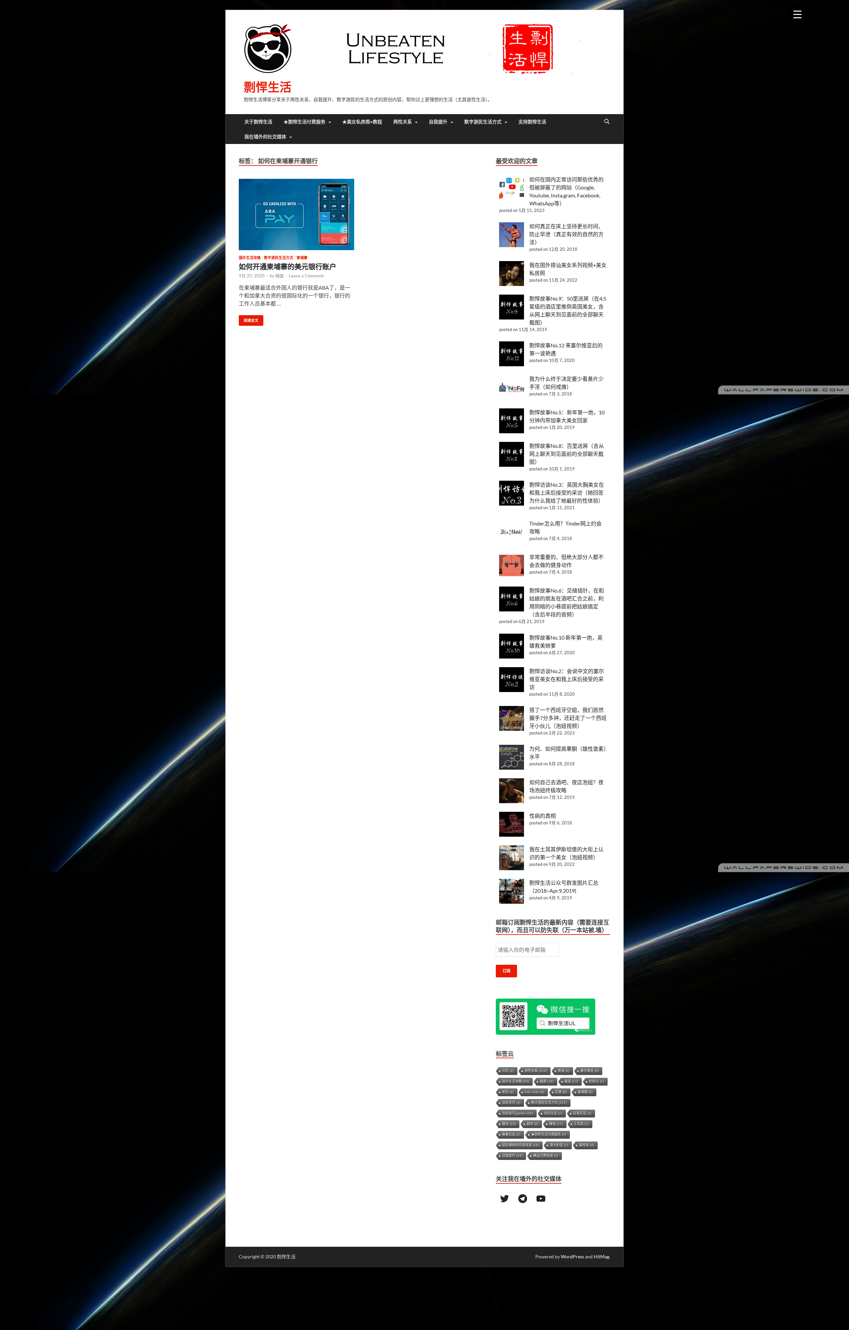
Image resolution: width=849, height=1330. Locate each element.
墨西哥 (586, 1145)
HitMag (601, 1256)
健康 (547, 1081)
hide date (534, 1092)
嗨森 (279, 275)
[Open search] (607, 121)
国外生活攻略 (250, 257)
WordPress (572, 1256)
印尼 (508, 1071)
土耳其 (581, 1124)
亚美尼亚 (582, 1113)
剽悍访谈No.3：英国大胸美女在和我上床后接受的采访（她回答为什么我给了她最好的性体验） (566, 492)
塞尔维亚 (589, 1071)
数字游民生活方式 (482, 121)
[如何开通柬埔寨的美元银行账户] (296, 214)
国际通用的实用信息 (520, 1145)
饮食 (561, 1092)
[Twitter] (504, 1198)
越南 (532, 1124)
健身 (509, 1124)
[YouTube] (541, 1198)
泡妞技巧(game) (517, 1113)
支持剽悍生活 (532, 121)
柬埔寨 (301, 257)
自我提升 (438, 121)
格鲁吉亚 (511, 1134)
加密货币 (511, 1102)
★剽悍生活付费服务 (304, 121)
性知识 (596, 1081)
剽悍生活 (268, 87)
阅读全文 (248, 319)
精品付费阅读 (545, 1155)
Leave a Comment (306, 275)
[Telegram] (522, 1198)
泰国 (571, 1081)
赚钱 (556, 1124)
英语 (563, 1071)
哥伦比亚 (553, 1113)
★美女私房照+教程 (362, 121)
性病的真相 (542, 815)
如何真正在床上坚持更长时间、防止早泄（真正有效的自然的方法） (566, 234)
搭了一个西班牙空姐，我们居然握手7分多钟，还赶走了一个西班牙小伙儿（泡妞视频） (568, 718)
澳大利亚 (559, 1145)
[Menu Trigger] (797, 14)
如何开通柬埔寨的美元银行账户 (287, 266)
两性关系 (402, 121)
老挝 (508, 1092)
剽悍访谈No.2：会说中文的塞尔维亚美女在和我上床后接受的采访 (566, 679)
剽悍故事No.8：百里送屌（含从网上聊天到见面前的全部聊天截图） (566, 454)
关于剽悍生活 (258, 121)
